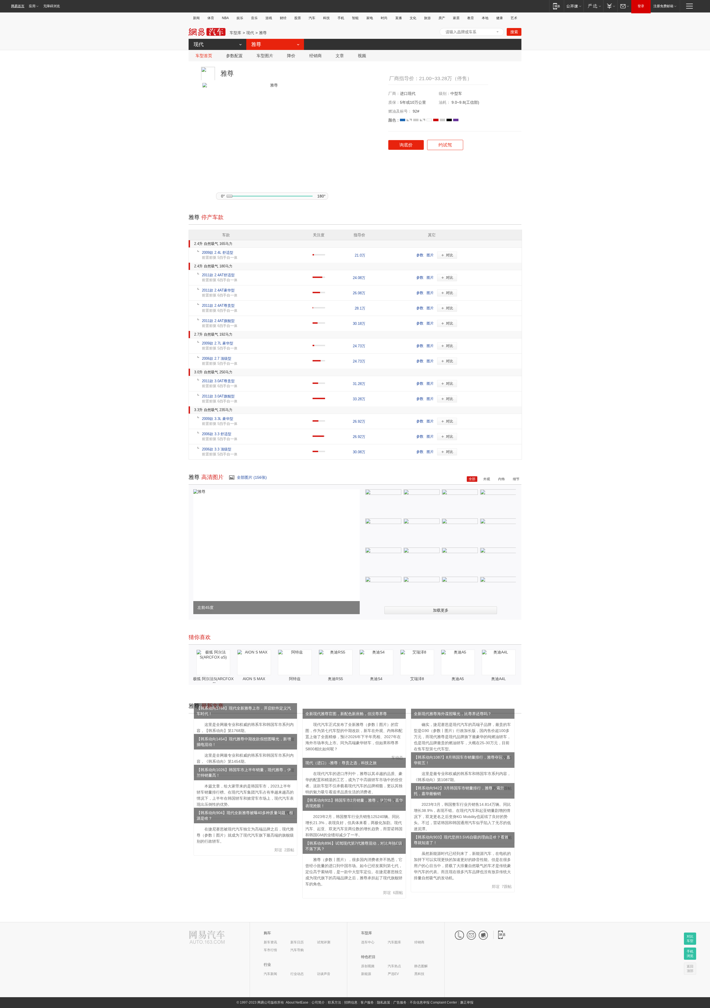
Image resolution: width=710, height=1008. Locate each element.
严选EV (393, 974)
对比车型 (690, 938)
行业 (267, 965)
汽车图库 (394, 942)
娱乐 (240, 18)
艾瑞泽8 (417, 679)
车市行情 (270, 950)
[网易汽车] (207, 938)
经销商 (315, 55)
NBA (225, 18)
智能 (355, 18)
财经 (283, 18)
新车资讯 (270, 942)
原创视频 (367, 966)
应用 (32, 6)
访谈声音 (323, 974)
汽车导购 (297, 950)
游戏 (268, 18)
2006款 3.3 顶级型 (216, 449)
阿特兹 (295, 679)
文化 (413, 18)
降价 (291, 55)
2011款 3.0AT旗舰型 (218, 396)
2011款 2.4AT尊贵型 (218, 305)
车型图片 (265, 55)
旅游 (427, 18)
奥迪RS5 (335, 679)
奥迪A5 (458, 679)
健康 (499, 18)
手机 (341, 18)
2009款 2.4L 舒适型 (217, 252)
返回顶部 (690, 968)
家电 (369, 18)
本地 (485, 18)
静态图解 (421, 966)
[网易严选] (593, 6)
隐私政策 (383, 1002)
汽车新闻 (270, 974)
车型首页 (204, 55)
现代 (250, 33)
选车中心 (367, 942)
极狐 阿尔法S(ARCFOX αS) (213, 681)
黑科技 (419, 974)
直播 (398, 18)
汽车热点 (394, 966)
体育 (210, 18)
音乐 (254, 18)
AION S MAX (254, 679)
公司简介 (318, 1002)
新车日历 (297, 942)
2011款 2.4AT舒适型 (218, 275)
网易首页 (17, 6)
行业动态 (297, 974)
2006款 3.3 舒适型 (216, 434)
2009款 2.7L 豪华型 (217, 343)
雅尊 (263, 33)
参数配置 (234, 55)
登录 (641, 6)
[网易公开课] (574, 6)
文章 (340, 55)
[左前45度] (199, 491)
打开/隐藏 (497, 31)
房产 (441, 18)
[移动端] (556, 6)
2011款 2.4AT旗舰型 (218, 321)
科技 (326, 18)
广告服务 (400, 1002)
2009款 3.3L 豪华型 (217, 419)
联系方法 (334, 1002)
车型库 (235, 33)
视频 (362, 55)
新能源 (366, 974)
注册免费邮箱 (663, 6)
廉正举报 (466, 1002)
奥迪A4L (498, 679)
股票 (297, 18)
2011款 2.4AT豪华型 (218, 290)
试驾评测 (323, 942)
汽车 (312, 18)
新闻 (196, 18)
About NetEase (297, 1002)
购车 (267, 933)
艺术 (514, 18)
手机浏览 (690, 953)
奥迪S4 (376, 679)
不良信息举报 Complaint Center (433, 1002)
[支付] (610, 6)
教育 (470, 18)
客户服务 (367, 1002)
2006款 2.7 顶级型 (216, 358)
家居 (456, 18)
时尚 (384, 18)
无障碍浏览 (51, 6)
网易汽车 (207, 32)
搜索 (514, 32)
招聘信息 (350, 1002)
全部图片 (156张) (252, 477)
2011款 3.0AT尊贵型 (218, 381)
